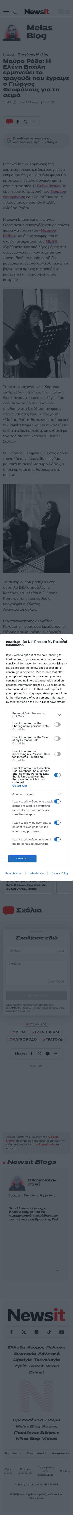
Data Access (36, 873)
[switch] (57, 724)
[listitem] (36, 715)
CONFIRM (22, 858)
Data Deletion (13, 873)
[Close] (65, 642)
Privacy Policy (59, 873)
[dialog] (36, 757)
